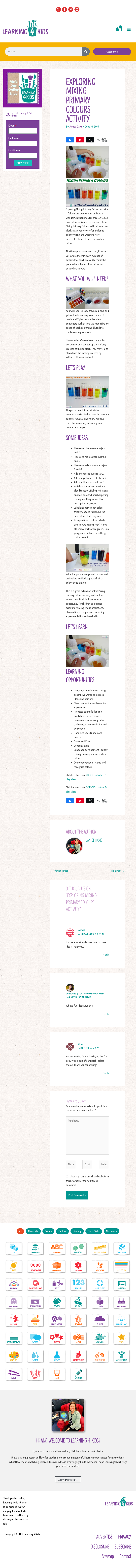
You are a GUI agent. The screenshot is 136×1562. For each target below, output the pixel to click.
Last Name (14, 150)
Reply (106, 954)
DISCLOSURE (100, 1546)
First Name (14, 138)
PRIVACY (124, 1536)
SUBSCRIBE (123, 1546)
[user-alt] (77, 9)
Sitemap (108, 1556)
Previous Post (59, 870)
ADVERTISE (104, 1536)
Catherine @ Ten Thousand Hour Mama (85, 993)
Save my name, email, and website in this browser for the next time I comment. (87, 1181)
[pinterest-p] (71, 9)
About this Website (68, 1479)
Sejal (80, 1044)
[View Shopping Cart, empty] (118, 29)
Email (11, 125)
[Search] (86, 51)
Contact (125, 1556)
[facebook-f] (65, 9)
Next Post (117, 870)
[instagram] (59, 9)
